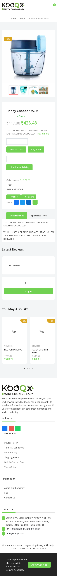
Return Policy (10, 452)
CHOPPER (24, 179)
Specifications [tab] (39, 215)
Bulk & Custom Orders (15, 462)
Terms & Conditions (14, 447)
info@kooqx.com (15, 533)
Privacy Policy (11, 442)
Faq (6, 492)
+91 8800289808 (16, 528)
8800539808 (33, 528)
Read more (43, 133)
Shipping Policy (11, 457)
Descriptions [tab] (16, 215)
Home (13, 18)
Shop (22, 18)
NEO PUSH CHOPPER (13, 349)
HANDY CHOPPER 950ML (40, 351)
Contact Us (9, 497)
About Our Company (14, 487)
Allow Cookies (39, 564)
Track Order (10, 467)
